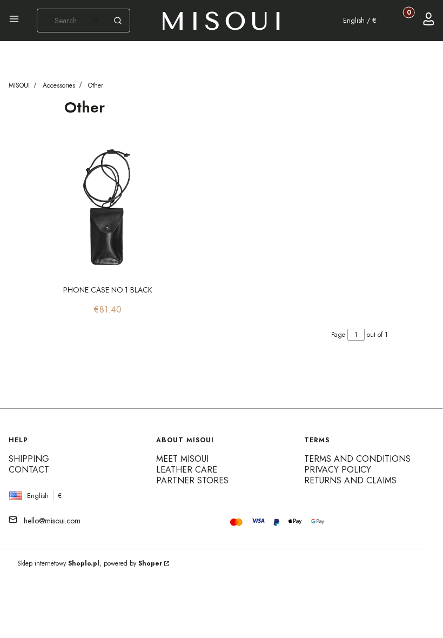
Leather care (186, 469)
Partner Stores (192, 480)
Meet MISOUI (182, 459)
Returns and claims (350, 480)
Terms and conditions (357, 459)
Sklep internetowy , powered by (89, 563)
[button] (14, 21)
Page (338, 335)
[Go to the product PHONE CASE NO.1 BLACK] (108, 207)
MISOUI (19, 85)
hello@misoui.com (52, 520)
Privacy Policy (337, 469)
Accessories (59, 85)
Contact (29, 469)
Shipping (29, 459)
